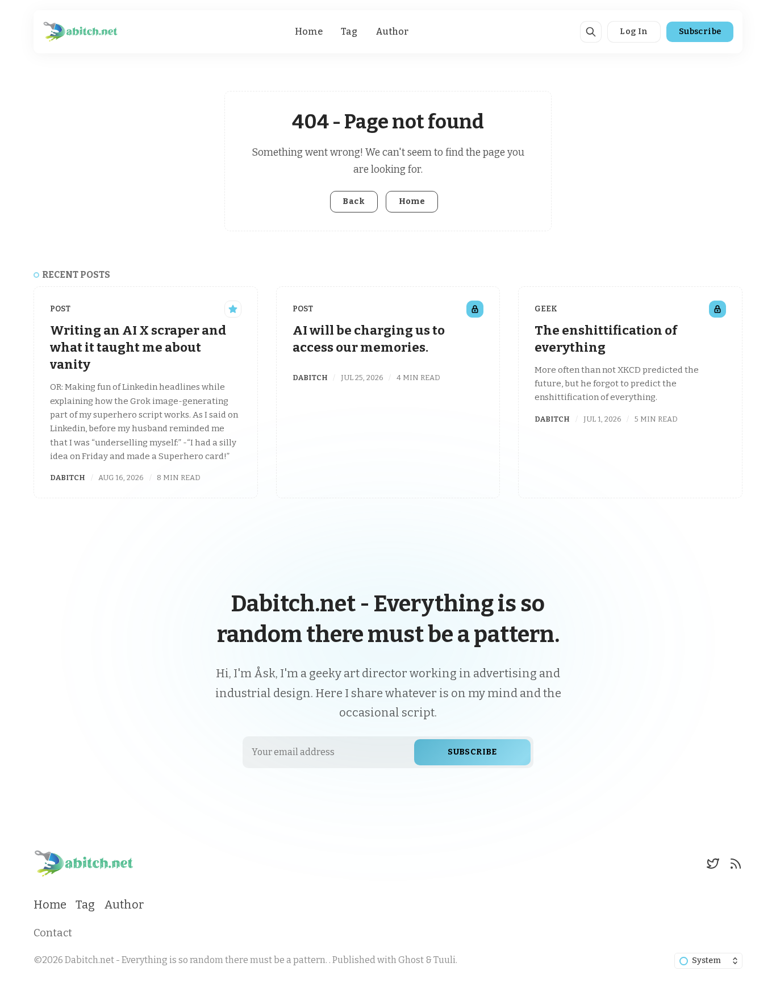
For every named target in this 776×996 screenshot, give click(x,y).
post (60, 309)
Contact (53, 933)
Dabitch (67, 477)
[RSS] (735, 863)
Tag (349, 31)
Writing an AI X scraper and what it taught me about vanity (138, 348)
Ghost (411, 960)
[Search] (591, 32)
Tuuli (444, 960)
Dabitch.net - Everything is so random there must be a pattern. (197, 960)
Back (354, 201)
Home (309, 31)
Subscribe (700, 31)
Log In (634, 31)
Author (392, 31)
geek (546, 309)
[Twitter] (713, 863)
